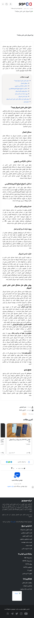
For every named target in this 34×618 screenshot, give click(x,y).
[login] (10, 4)
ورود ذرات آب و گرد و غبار (21, 94)
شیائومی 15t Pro (27, 567)
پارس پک (13, 522)
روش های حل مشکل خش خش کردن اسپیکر (17, 99)
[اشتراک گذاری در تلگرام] (11, 462)
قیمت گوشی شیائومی (26, 533)
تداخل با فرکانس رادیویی (21, 86)
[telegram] (12, 613)
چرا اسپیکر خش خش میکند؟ (16, 8)
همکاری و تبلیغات (27, 586)
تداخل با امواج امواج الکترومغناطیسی (18, 89)
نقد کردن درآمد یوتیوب (26, 589)
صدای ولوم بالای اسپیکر (21, 91)
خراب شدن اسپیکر (23, 96)
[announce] (6, 4)
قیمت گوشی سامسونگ (26, 530)
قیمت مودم (29, 545)
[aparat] (7, 613)
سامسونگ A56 (28, 558)
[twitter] (16, 613)
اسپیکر (24, 414)
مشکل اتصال (24, 83)
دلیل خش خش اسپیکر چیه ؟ (21, 81)
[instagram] (21, 613)
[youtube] (26, 613)
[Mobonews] (22, 4)
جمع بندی (26, 102)
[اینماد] (17, 596)
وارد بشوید (10, 486)
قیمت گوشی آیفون (27, 536)
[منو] (3, 4)
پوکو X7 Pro (29, 564)
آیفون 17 (29, 570)
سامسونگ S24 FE (27, 561)
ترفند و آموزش (26, 8)
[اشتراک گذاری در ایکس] (7, 462)
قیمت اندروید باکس (27, 549)
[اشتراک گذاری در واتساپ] (9, 462)
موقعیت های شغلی (27, 583)
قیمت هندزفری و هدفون (26, 539)
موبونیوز (31, 8)
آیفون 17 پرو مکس (27, 574)
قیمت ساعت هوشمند (26, 542)
